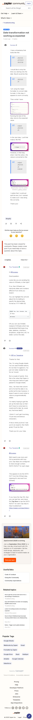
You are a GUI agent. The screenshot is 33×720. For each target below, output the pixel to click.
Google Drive (8, 654)
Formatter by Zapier (10, 650)
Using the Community (12, 577)
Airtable (6, 659)
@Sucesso (14, 272)
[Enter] (3, 8)
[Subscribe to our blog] (20, 708)
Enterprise (16, 697)
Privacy (25, 717)
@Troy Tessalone (17, 355)
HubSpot (25, 654)
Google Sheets (9, 641)
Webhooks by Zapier (11, 645)
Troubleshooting (9, 23)
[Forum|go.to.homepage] (12, 3)
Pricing (16, 682)
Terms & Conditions (9, 675)
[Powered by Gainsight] (16, 671)
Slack (17, 654)
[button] (28, 3)
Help (16, 685)
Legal (19, 717)
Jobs (16, 694)
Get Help (4, 13)
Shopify (8, 218)
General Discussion (10, 613)
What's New (5, 18)
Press (16, 691)
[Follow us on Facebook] (13, 708)
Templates (16, 700)
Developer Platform (16, 688)
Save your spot (10, 560)
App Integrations (16, 703)
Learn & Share (16, 13)
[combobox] (16, 8)
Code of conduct (10, 574)
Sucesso (13, 45)
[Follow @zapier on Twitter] (23, 708)
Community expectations (13, 580)
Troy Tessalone (13, 267)
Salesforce (7, 663)
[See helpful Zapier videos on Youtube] (27, 708)
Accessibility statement (22, 675)
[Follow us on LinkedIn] (16, 708)
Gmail (23, 645)
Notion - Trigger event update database (15, 625)
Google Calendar (17, 659)
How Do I (7, 622)
